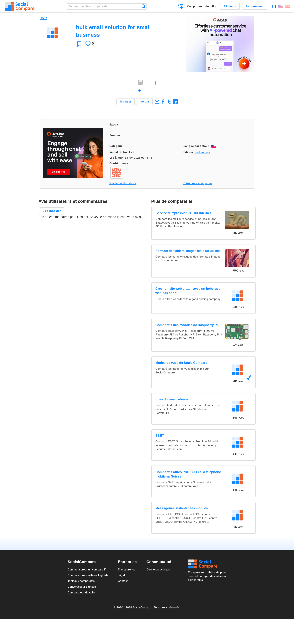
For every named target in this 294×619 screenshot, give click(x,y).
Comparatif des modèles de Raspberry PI (186, 325)
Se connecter (255, 6)
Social (207, 564)
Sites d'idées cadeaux (172, 399)
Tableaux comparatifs (81, 580)
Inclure (144, 101)
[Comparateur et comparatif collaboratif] (19, 6)
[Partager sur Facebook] (163, 101)
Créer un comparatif (180, 7)
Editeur (188, 152)
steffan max (202, 152)
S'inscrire (230, 6)
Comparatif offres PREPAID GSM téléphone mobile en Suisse (188, 474)
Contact (123, 580)
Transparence (126, 569)
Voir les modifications (122, 183)
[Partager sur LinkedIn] (175, 101)
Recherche (143, 6)
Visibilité (115, 152)
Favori (79, 44)
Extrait (113, 124)
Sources (115, 135)
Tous (43, 18)
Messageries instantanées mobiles (181, 508)
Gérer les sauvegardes (197, 183)
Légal (121, 575)
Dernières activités (158, 569)
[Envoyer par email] (157, 101)
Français (274, 6)
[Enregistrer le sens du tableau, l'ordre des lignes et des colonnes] (140, 82)
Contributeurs (118, 163)
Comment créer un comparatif (87, 569)
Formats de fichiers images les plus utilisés (188, 251)
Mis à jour (116, 157)
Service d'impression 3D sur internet (183, 213)
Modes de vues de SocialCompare (181, 362)
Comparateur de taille (201, 6)
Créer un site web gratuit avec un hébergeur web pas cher (188, 291)
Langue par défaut (196, 145)
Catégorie (116, 145)
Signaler (125, 101)
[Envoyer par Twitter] (169, 101)
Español (287, 6)
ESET (159, 435)
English (280, 6)
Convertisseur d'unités (82, 586)
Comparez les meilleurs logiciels (88, 575)
